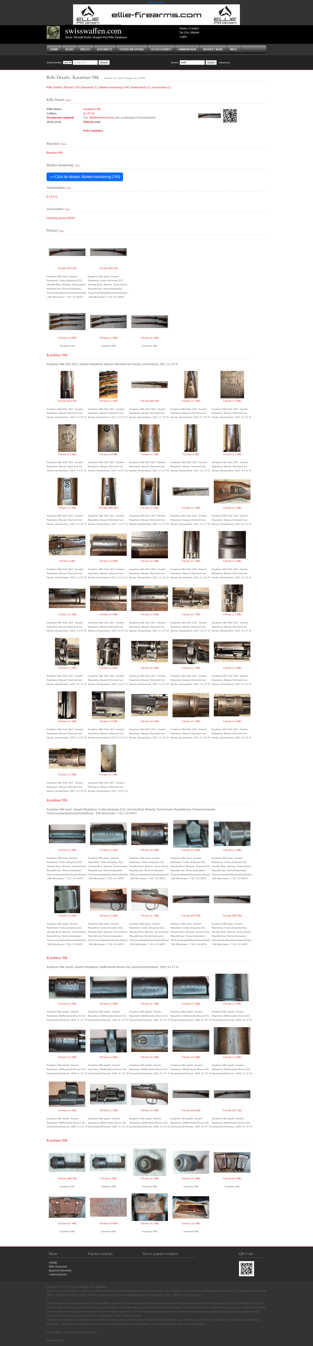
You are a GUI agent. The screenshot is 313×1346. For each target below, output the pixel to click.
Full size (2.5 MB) (150, 1057)
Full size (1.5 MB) (67, 454)
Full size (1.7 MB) (191, 614)
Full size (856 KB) (108, 268)
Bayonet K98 (55, 152)
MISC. (234, 49)
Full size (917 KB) (232, 1110)
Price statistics (93, 130)
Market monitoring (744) (114, 87)
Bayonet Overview (60, 1270)
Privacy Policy (55, 1340)
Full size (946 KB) (67, 1178)
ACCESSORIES (161, 49)
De (181, 32)
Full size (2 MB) (67, 561)
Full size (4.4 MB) (232, 1178)
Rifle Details (54, 87)
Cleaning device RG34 (61, 218)
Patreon (88, 122)
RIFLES (85, 49)
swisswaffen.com (93, 30)
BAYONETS (104, 49)
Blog (69, 49)
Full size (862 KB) (149, 401)
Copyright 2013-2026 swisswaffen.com (71, 1286)
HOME (53, 1262)
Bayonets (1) (89, 87)
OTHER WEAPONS (131, 49)
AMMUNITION (187, 49)
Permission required (60, 117)
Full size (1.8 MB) (108, 454)
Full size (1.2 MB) (108, 401)
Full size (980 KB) (108, 507)
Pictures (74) (72, 87)
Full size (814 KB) (67, 401)
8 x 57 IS (88, 113)
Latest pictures (58, 1274)
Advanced (224, 62)
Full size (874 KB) (67, 268)
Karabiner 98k (92, 109)
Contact (194, 28)
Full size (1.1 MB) (232, 454)
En (187, 32)
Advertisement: (157, 2)
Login (183, 36)
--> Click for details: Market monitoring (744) (84, 177)
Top (68, 100)
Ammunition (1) (140, 87)
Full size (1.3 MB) (108, 337)
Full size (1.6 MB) (108, 561)
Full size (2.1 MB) (232, 507)
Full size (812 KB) (191, 1110)
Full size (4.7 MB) (67, 1223)
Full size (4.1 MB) (150, 1223)
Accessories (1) (161, 87)
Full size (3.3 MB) (191, 1223)
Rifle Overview (58, 1266)
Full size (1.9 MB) (67, 337)
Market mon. (213, 49)
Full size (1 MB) (191, 454)
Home (183, 28)
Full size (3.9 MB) (108, 1223)
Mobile (195, 32)
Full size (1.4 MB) (150, 337)
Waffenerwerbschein (102, 117)
